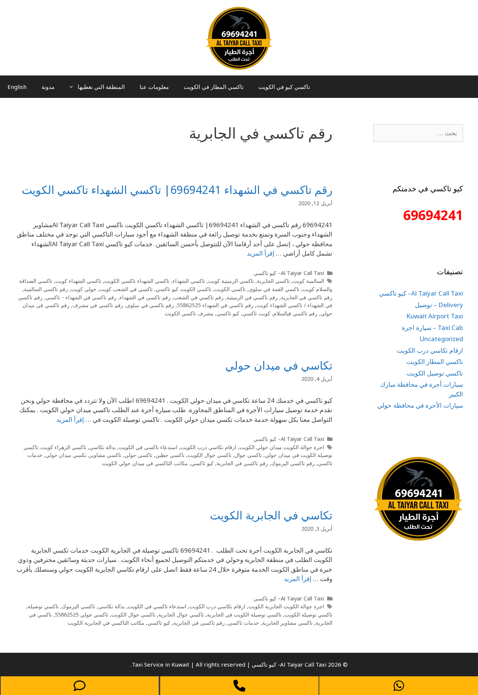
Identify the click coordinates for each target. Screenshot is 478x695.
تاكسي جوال (248, 454)
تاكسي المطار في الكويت (213, 86)
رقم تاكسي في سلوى (150, 305)
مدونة (48, 86)
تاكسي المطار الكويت (434, 361)
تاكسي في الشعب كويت (126, 289)
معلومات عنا (154, 86)
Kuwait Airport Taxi (434, 316)
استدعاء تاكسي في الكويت (148, 447)
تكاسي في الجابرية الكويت (271, 515)
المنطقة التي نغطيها (101, 86)
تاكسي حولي (138, 454)
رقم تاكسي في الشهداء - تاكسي (81, 297)
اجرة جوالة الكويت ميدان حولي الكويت (281, 447)
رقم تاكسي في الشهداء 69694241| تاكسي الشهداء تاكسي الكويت (177, 189)
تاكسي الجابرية (273, 280)
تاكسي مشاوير (105, 454)
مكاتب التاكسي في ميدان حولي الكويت (145, 463)
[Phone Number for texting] (80, 685)
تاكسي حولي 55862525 (81, 614)
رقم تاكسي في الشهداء (145, 297)
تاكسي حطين (169, 454)
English (17, 86)
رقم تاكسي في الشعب (199, 297)
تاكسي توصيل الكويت (435, 373)
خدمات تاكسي (243, 622)
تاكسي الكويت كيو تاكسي (183, 289)
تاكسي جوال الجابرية (181, 614)
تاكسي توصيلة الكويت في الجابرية (244, 614)
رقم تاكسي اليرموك (293, 463)
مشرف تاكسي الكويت (189, 313)
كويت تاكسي (256, 313)
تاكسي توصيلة (43, 606)
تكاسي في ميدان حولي (278, 365)
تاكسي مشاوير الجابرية (287, 622)
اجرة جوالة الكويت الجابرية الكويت (286, 606)
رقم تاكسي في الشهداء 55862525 (215, 305)
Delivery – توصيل (439, 304)
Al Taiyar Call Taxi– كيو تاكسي (289, 273)
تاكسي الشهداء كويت (78, 280)
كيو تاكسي (228, 313)
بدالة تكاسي (102, 447)
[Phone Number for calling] (239, 685)
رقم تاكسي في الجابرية (306, 297)
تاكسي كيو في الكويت (284, 86)
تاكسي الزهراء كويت (63, 447)
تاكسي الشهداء (189, 280)
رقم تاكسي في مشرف (97, 305)
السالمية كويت (308, 280)
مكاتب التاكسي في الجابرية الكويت (106, 622)
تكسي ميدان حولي (66, 454)
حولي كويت (83, 289)
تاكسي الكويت (230, 289)
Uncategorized (441, 338)
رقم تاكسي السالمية (46, 289)
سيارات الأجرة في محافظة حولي (420, 405)
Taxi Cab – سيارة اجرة (432, 327)
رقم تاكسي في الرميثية (252, 297)
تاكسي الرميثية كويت (231, 280)
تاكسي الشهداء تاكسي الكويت (137, 280)
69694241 (433, 215)
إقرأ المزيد (260, 253)
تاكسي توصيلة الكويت (308, 614)
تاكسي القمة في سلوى (274, 289)
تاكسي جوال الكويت (209, 454)
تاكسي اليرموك (78, 606)
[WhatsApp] (398, 685)
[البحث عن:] (418, 133)
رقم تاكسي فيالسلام (295, 313)
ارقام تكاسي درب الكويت (208, 447)
